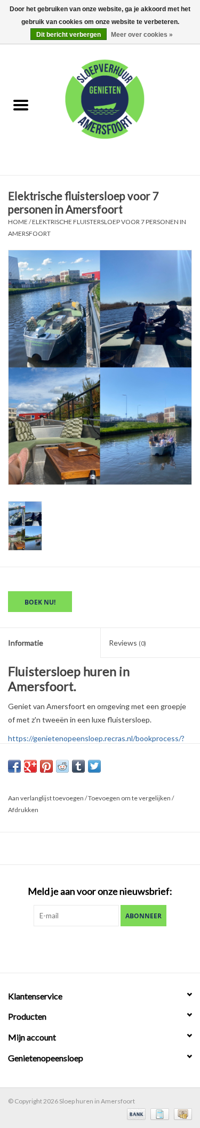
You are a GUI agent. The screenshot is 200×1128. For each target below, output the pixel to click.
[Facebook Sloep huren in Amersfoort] (81, 948)
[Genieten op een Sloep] (121, 105)
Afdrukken (23, 810)
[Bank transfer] (135, 1113)
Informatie (25, 642)
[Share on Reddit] (62, 766)
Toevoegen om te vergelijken (130, 798)
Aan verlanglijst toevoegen (46, 798)
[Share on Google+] (30, 766)
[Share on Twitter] (94, 766)
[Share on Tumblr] (78, 766)
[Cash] (181, 1113)
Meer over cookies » (142, 34)
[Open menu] (21, 104)
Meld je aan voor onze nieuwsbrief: (100, 891)
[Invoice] (158, 1113)
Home (18, 222)
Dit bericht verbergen (68, 34)
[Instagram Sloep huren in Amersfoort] (118, 948)
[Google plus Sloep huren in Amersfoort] (100, 948)
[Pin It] (46, 766)
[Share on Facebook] (14, 766)
